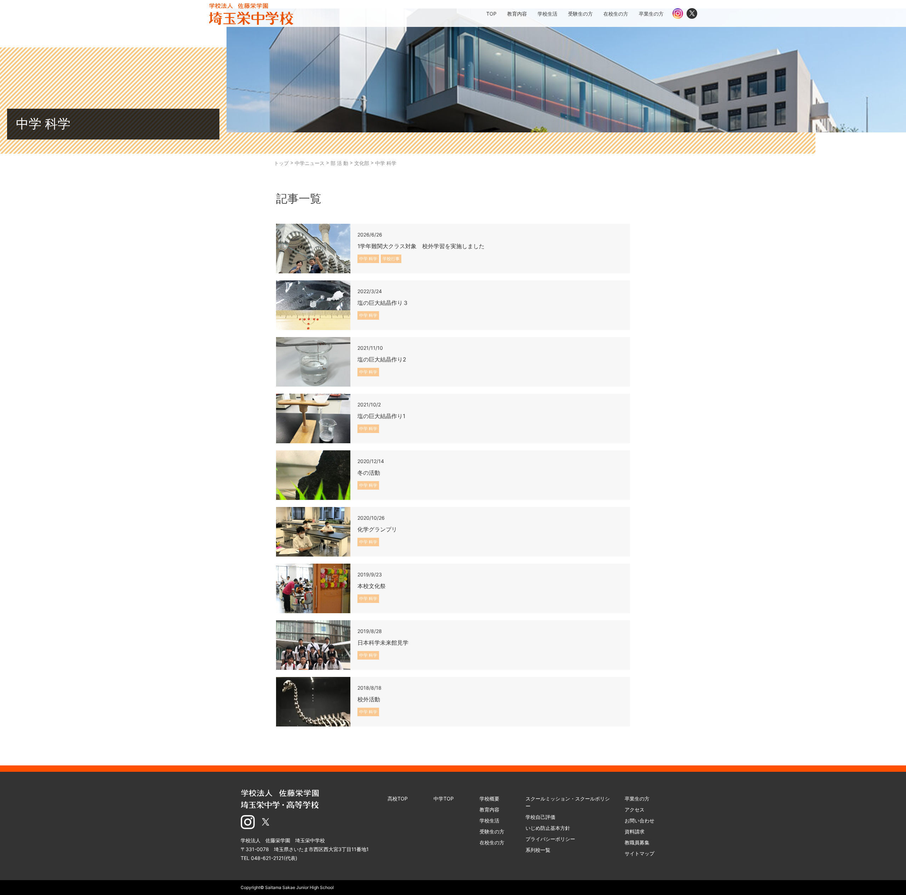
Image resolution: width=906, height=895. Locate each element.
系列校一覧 (538, 850)
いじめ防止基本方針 (548, 828)
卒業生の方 (637, 799)
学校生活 (489, 820)
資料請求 (634, 831)
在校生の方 (492, 842)
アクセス (634, 809)
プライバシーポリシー (550, 839)
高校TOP (398, 799)
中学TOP (444, 799)
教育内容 (489, 809)
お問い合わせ (639, 820)
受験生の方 (492, 831)
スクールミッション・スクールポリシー (568, 802)
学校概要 (489, 799)
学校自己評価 (540, 817)
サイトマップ (639, 853)
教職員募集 (637, 842)
